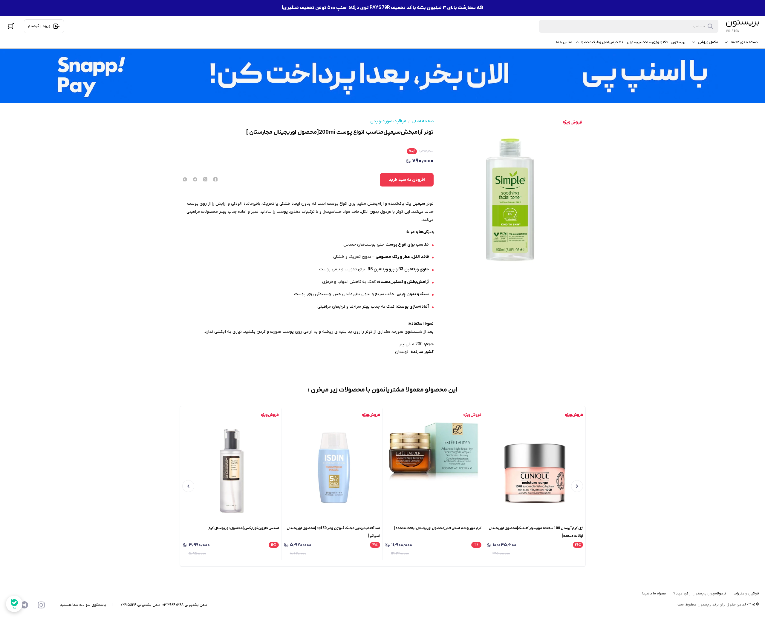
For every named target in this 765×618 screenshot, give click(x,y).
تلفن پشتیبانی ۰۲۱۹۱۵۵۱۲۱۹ (140, 605)
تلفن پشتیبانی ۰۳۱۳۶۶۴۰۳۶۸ (184, 605)
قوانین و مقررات (746, 593)
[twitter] (205, 180)
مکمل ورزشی (708, 42)
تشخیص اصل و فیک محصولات (599, 42)
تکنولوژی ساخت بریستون (647, 42)
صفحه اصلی (422, 121)
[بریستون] (742, 26)
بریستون (678, 42)
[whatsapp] (185, 180)
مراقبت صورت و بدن (388, 121)
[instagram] (41, 604)
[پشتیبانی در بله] (14, 604)
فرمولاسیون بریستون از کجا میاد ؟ (699, 593)
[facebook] (215, 180)
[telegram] (195, 180)
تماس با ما (564, 42)
